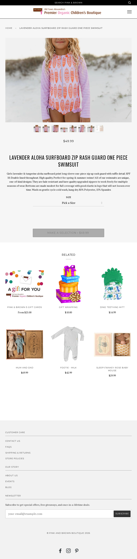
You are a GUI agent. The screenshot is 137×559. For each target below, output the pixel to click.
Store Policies (14, 458)
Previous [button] (11, 80)
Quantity (69, 213)
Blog (8, 487)
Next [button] (125, 80)
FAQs (8, 447)
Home (8, 28)
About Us (11, 475)
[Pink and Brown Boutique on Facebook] (60, 552)
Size (68, 197)
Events (9, 481)
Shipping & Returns (18, 453)
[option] (68, 80)
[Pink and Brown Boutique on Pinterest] (76, 552)
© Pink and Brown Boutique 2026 (68, 533)
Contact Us (12, 441)
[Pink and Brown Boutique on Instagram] (68, 552)
